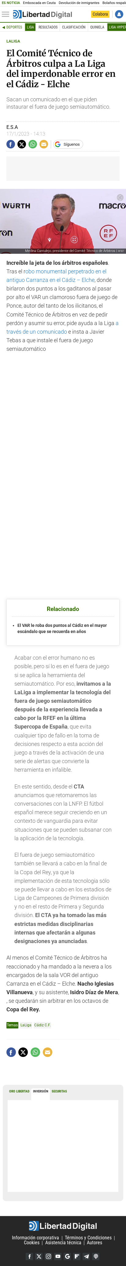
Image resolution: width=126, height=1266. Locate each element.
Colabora (100, 14)
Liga (30, 27)
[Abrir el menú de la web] (7, 14)
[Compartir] (10, 144)
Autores (94, 1243)
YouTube (57, 1256)
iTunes (95, 1256)
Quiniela (97, 27)
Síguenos (72, 144)
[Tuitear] (21, 144)
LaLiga (25, 1025)
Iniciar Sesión (119, 14)
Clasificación (73, 27)
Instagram (48, 1256)
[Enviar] (32, 144)
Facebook (29, 1256)
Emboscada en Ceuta (39, 3)
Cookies (31, 1243)
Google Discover (67, 1256)
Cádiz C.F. (42, 1025)
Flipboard (76, 1256)
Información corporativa (35, 1238)
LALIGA (13, 41)
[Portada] (42, 14)
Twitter (39, 1256)
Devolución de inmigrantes (79, 3)
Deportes (14, 27)
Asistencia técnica (63, 1243)
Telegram (86, 1256)
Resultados (48, 27)
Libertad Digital (63, 1226)
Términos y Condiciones (88, 1238)
